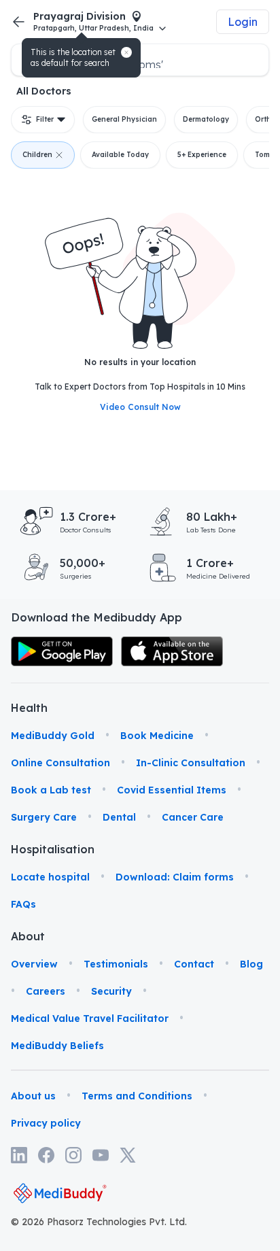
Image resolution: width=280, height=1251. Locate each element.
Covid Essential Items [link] (171, 790)
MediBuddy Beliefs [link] (57, 1046)
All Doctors (43, 91)
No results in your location (140, 362)
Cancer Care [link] (193, 817)
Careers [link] (45, 991)
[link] (62, 651)
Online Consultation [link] (60, 763)
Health (29, 708)
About (28, 936)
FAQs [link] (23, 904)
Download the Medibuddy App (96, 617)
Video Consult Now (140, 407)
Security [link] (111, 991)
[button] (126, 52)
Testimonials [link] (116, 964)
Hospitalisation (30, 849)
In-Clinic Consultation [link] (190, 763)
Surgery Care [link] (44, 817)
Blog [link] (251, 964)
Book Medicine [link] (157, 736)
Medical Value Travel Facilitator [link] (90, 1018)
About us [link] (33, 1096)
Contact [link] (194, 964)
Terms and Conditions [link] (137, 1096)
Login (243, 22)
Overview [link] (34, 964)
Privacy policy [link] (46, 1123)
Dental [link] (119, 817)
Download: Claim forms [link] (175, 877)
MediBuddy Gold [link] (52, 736)
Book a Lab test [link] (51, 790)
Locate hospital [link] (50, 877)
